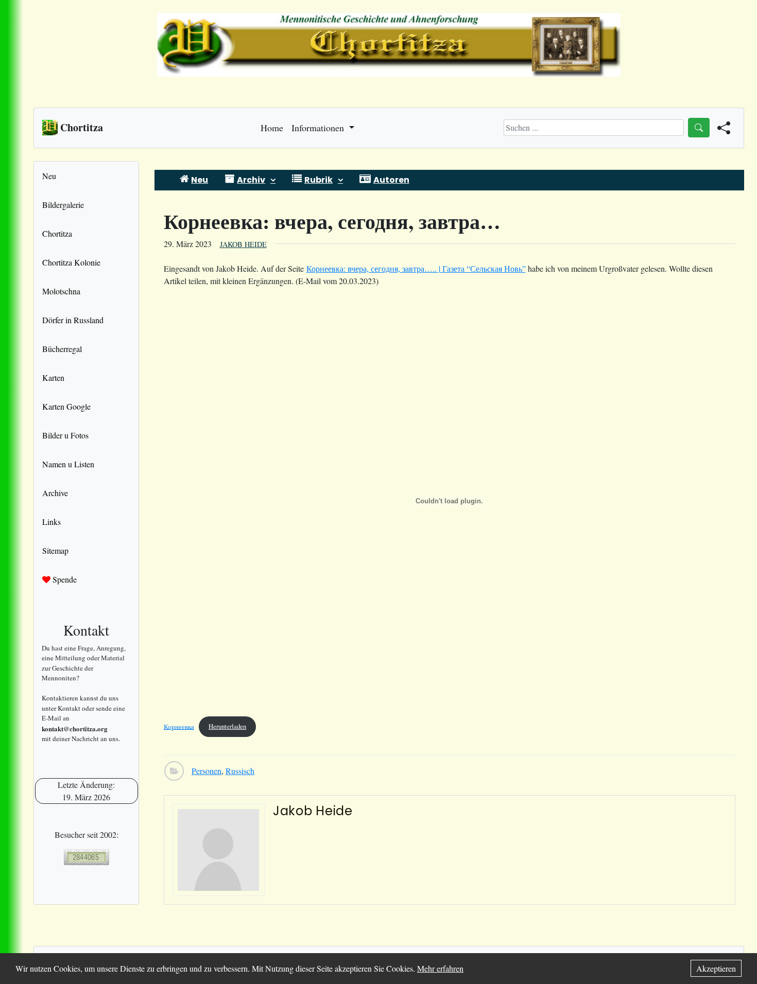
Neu (49, 175)
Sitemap (55, 550)
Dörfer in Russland (73, 319)
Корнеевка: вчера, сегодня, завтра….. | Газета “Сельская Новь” (416, 268)
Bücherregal (62, 348)
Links (51, 521)
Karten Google (66, 406)
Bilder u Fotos (65, 435)
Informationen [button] (319, 127)
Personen (206, 770)
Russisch (240, 770)
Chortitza (57, 233)
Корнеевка (179, 726)
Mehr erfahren (440, 968)
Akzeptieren (716, 968)
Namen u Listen (68, 464)
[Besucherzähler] (86, 857)
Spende (63, 579)
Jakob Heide (243, 244)
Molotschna (61, 291)
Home (272, 127)
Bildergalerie (63, 204)
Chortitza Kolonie (71, 262)
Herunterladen (227, 726)
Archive (55, 492)
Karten (53, 377)
